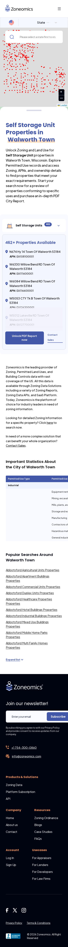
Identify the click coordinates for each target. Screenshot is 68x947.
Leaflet (63, 105)
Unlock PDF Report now (24, 337)
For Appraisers (41, 858)
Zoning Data (14, 785)
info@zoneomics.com (26, 756)
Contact (11, 832)
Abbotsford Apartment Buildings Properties (27, 578)
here (50, 423)
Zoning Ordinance (46, 818)
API (8, 799)
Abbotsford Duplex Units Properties (30, 593)
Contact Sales (16, 445)
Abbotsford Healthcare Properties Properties (29, 601)
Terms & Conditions (38, 922)
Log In (10, 858)
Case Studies (43, 832)
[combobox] (37, 22)
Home (10, 818)
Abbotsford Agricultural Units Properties (32, 570)
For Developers (42, 872)
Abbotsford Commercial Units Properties (33, 587)
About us (12, 825)
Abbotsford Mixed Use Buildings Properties (27, 624)
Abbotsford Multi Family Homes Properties (27, 645)
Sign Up (11, 865)
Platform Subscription (20, 792)
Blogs (38, 825)
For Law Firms (41, 878)
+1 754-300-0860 (24, 747)
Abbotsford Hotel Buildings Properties (31, 610)
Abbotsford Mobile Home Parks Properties (27, 635)
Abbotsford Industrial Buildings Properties (34, 616)
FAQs (38, 839)
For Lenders (40, 865)
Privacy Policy (14, 922)
